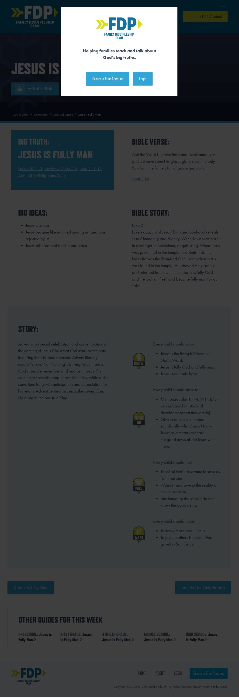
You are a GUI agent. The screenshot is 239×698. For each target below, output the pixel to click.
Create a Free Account (107, 78)
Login (142, 78)
